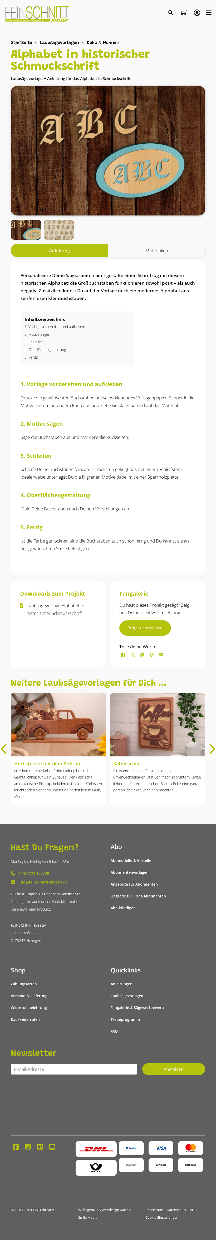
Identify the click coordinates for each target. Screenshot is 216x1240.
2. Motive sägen (37, 334)
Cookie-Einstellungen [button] (161, 1217)
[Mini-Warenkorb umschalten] (184, 12)
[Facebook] (123, 655)
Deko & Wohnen (103, 43)
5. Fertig (31, 357)
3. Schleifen (33, 341)
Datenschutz (176, 1210)
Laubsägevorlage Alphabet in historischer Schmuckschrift (55, 609)
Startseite (21, 43)
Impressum (154, 1210)
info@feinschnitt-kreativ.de (43, 882)
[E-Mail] (161, 655)
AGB (193, 1210)
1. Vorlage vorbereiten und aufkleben (54, 326)
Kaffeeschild (127, 763)
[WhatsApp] (142, 655)
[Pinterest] (152, 655)
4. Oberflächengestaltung (45, 349)
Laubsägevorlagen (59, 43)
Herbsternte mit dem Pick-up (47, 763)
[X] (133, 655)
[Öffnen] (208, 12)
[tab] (59, 250)
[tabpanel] (108, 417)
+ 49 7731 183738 (33, 873)
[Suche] (171, 13)
